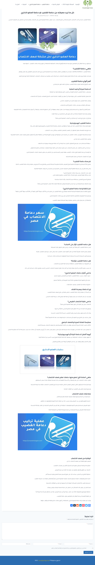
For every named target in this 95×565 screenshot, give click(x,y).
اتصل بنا (17, 4)
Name (91, 544)
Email (59, 544)
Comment (90, 524)
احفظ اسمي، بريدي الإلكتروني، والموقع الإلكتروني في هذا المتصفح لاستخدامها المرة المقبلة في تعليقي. (68, 548)
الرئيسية (77, 4)
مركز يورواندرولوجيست (44, 560)
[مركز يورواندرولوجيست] (87, 4)
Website (28, 544)
